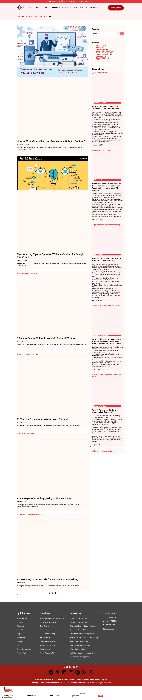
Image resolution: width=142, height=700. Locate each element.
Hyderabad (99, 679)
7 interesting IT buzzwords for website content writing (47, 579)
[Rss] (84, 672)
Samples (83, 8)
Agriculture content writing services (82, 653)
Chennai (65, 679)
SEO (97, 60)
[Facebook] (51, 672)
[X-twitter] (57, 672)
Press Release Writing (48, 653)
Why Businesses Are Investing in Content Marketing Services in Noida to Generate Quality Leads (107, 341)
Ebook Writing (101, 58)
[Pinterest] (77, 672)
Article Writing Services (48, 622)
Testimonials (21, 638)
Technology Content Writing (80, 645)
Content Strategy (102, 53)
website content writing (34, 16)
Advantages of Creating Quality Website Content (44, 498)
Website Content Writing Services (52, 618)
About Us (46, 8)
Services (56, 8)
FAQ (18, 645)
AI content (100, 46)
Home (38, 8)
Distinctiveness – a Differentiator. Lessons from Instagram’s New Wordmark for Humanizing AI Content (106, 187)
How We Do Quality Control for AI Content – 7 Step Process (106, 259)
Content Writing (102, 54)
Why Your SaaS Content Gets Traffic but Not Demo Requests (105, 107)
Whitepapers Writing (47, 645)
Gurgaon (80, 679)
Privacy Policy (22, 653)
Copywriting (100, 56)
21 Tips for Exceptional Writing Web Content (42, 419)
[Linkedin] (64, 672)
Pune (92, 679)
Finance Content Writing (78, 618)
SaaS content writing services (80, 657)
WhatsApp (8, 697)
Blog (75, 8)
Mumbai (72, 679)
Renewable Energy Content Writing (82, 626)
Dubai (106, 679)
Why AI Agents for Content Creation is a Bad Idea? (104, 411)
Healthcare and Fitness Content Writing (84, 638)
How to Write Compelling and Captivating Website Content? (51, 141)
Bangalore (57, 679)
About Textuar (22, 618)
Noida (86, 679)
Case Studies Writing (47, 641)
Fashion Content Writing (78, 622)
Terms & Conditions (24, 649)
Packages (20, 626)
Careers (20, 641)
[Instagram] (71, 672)
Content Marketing (103, 51)
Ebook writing (45, 649)
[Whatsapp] (91, 672)
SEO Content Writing (47, 634)
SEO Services (45, 638)
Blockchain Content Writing (79, 630)
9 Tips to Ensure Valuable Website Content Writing (46, 338)
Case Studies (22, 630)
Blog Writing (100, 49)
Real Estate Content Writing (80, 641)
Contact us (94, 8)
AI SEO (98, 47)
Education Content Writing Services (82, 634)
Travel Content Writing (78, 649)
